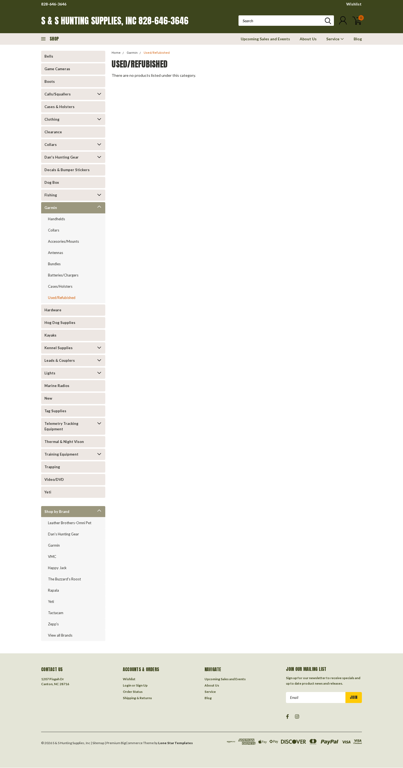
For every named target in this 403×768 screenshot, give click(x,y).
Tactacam (55, 613)
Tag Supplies (55, 411)
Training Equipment (61, 454)
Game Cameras (57, 69)
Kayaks (50, 335)
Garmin (50, 207)
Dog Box (51, 182)
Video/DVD (54, 479)
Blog (358, 38)
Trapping (52, 467)
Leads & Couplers (59, 360)
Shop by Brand (56, 511)
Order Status (133, 692)
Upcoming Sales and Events (265, 38)
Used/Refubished (61, 297)
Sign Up (141, 685)
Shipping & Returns (137, 698)
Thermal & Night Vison (64, 441)
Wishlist (354, 4)
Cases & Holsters (59, 107)
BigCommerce (132, 743)
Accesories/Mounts (63, 241)
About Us (308, 38)
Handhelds (56, 219)
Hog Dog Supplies (59, 322)
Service (333, 38)
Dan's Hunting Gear (61, 157)
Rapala (53, 590)
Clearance (53, 132)
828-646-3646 (53, 4)
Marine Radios (56, 385)
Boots (49, 81)
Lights (49, 373)
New (48, 398)
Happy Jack (57, 568)
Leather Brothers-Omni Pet (69, 523)
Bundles (54, 264)
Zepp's (53, 624)
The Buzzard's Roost (64, 579)
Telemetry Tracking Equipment (61, 426)
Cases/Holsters (60, 286)
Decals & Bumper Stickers (67, 170)
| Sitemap (97, 743)
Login (127, 685)
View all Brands (60, 635)
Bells (48, 56)
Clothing (51, 119)
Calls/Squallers (57, 94)
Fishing (50, 195)
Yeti (47, 492)
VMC (52, 556)
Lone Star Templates (175, 743)
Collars (50, 144)
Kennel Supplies (58, 348)
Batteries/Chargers (63, 275)
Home (116, 53)
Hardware (52, 310)
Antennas (55, 252)
